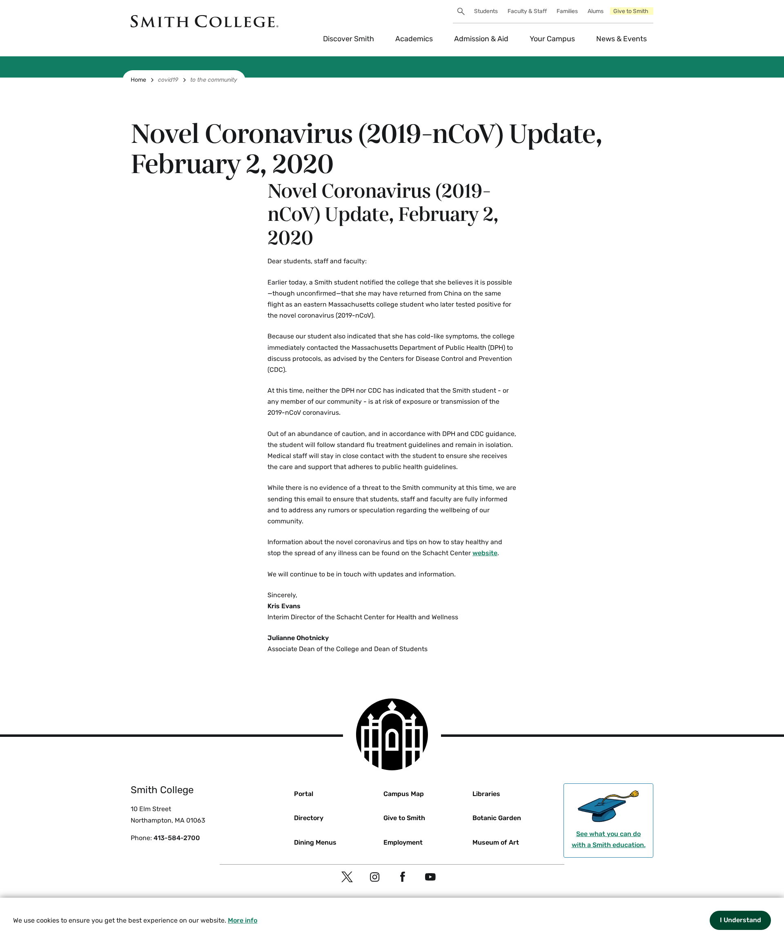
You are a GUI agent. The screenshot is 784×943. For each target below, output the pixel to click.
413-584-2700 (177, 838)
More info (242, 920)
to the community (213, 79)
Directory (308, 818)
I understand (740, 920)
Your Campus (552, 38)
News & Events (621, 38)
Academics (414, 38)
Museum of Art (495, 842)
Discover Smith (348, 38)
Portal (303, 794)
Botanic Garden (496, 818)
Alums (596, 11)
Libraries (486, 794)
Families (567, 11)
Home (138, 79)
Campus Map (403, 794)
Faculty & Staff (527, 11)
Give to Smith (630, 11)
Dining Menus (315, 842)
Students (486, 11)
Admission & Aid (481, 38)
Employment (403, 842)
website (484, 553)
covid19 (168, 79)
